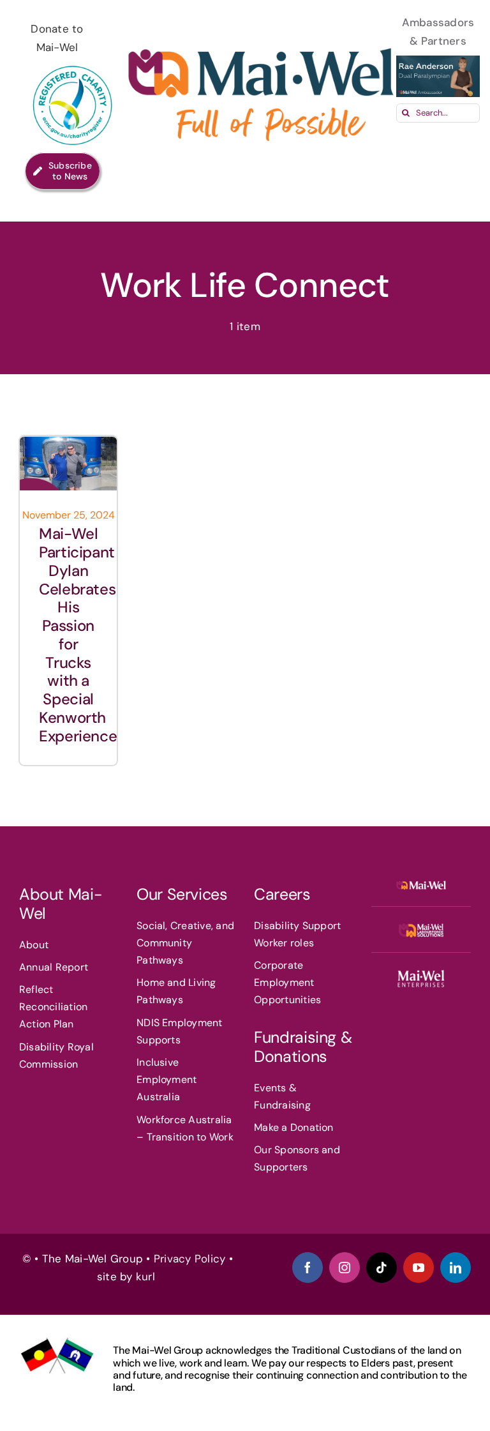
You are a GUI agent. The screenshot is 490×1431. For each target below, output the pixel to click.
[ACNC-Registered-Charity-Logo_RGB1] (73, 62)
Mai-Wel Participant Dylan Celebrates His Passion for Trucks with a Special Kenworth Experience (78, 635)
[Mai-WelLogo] (421, 884)
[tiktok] (381, 1267)
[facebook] (307, 1267)
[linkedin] (455, 1267)
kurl (147, 1276)
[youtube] (418, 1267)
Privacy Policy (190, 1259)
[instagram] (344, 1267)
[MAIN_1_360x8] (421, 974)
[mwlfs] (421, 928)
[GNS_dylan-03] (68, 442)
